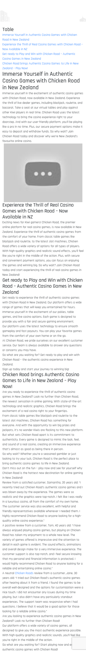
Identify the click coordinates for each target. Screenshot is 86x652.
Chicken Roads (24, 573)
